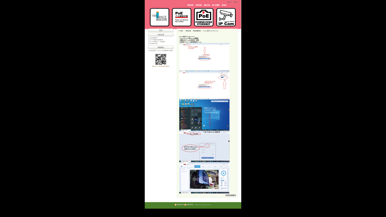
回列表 (228, 195)
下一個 (233, 195)
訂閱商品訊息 (190, 204)
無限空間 (190, 5)
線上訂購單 (216, 5)
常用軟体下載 (153, 43)
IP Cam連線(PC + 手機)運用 (157, 41)
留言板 (224, 5)
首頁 (181, 31)
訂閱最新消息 (180, 204)
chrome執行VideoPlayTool (210, 31)
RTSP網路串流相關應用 (156, 40)
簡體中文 (235, 2)
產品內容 (207, 5)
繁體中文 (229, 2)
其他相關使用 (197, 31)
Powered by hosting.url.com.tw (203, 204)
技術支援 (199, 5)
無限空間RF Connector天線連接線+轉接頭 (161, 50)
